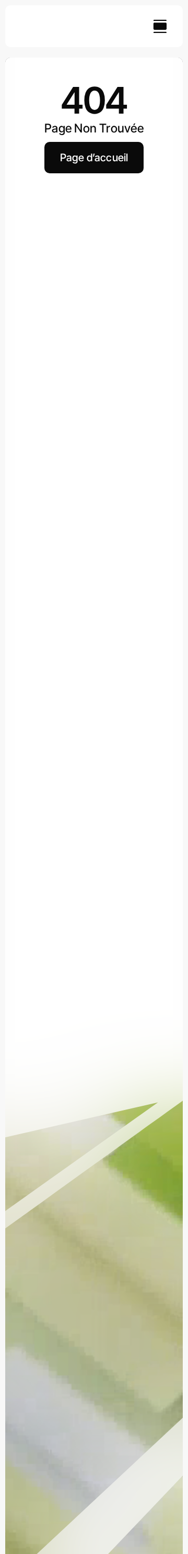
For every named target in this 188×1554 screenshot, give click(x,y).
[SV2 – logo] (40, 19)
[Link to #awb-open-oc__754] (159, 26)
